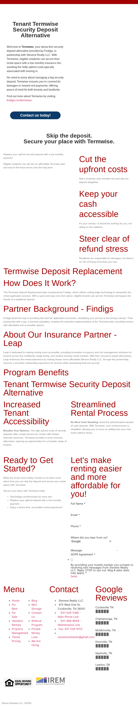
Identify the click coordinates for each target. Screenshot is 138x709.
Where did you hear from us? (89, 537)
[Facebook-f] (76, 681)
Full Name (78, 503)
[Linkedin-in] (104, 681)
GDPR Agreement (83, 554)
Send (74, 576)
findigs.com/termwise (19, 100)
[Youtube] (113, 681)
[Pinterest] (123, 681)
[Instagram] (76, 691)
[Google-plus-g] (95, 681)
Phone (76, 526)
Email (75, 515)
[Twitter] (86, 681)
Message (76, 550)
